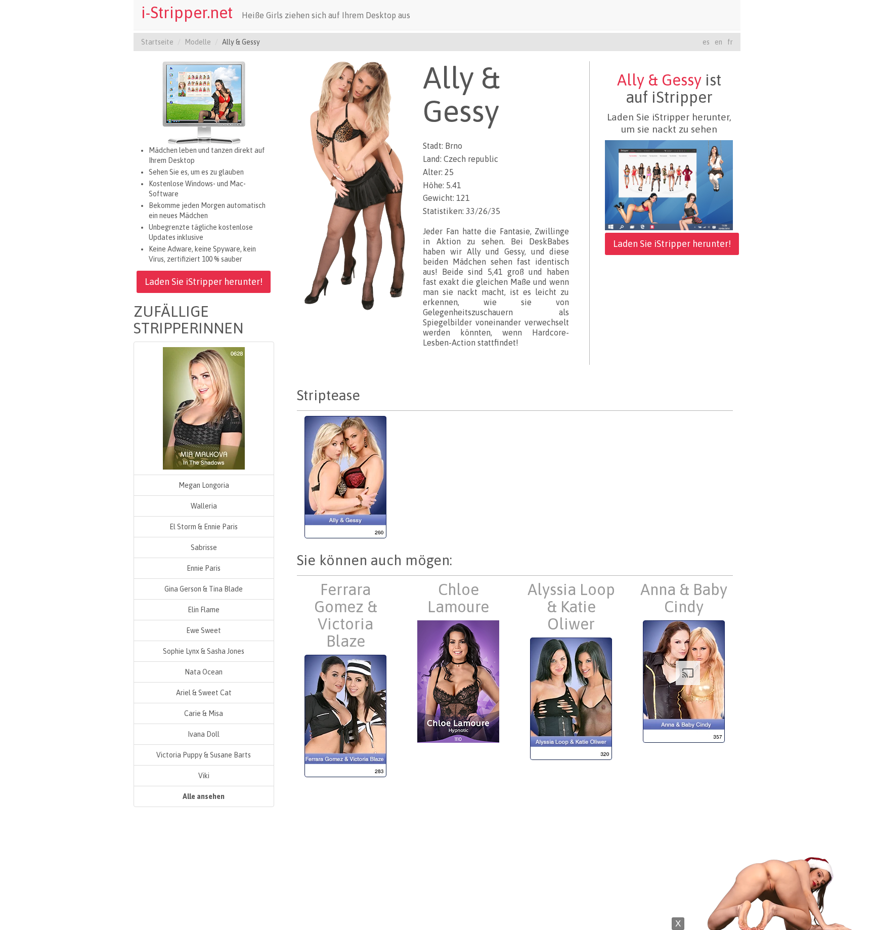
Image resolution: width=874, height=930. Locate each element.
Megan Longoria (204, 485)
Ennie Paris (204, 568)
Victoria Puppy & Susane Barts (203, 755)
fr (730, 42)
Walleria (204, 506)
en (718, 42)
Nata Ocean (204, 672)
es (706, 42)
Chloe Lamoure (458, 598)
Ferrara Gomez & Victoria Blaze (345, 615)
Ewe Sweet (203, 630)
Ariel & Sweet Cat (204, 693)
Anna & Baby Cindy (683, 598)
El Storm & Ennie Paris (203, 527)
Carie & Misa (203, 713)
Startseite (157, 42)
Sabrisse (204, 547)
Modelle (198, 42)
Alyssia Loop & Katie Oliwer (571, 606)
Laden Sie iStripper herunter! (204, 281)
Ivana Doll (204, 734)
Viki (203, 776)
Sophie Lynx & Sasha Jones (203, 651)
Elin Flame (204, 610)
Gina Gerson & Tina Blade (203, 589)
